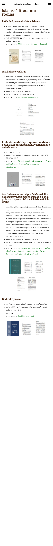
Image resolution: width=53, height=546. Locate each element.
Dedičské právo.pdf (26, 316)
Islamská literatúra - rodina (20, 13)
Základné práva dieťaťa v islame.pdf (32, 44)
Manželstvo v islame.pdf (28, 97)
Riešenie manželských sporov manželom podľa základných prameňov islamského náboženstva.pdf (28, 164)
